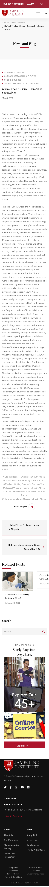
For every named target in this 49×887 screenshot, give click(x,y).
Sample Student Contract (36, 869)
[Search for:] (24, 631)
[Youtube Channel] (22, 787)
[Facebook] (10, 787)
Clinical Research (17, 22)
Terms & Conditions (13, 877)
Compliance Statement (13, 869)
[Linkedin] (28, 787)
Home (5, 22)
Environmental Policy (36, 874)
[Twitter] (5, 787)
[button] (24, 744)
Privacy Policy (13, 874)
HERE (5, 469)
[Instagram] (16, 787)
